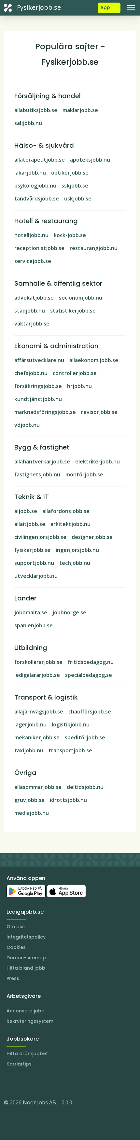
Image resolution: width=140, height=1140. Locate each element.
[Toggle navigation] (131, 8)
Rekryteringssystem (30, 1021)
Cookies (16, 947)
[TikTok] (48, 1083)
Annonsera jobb (26, 1011)
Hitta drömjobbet (27, 1053)
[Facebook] (35, 1083)
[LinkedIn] (22, 1083)
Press (13, 978)
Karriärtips (19, 1064)
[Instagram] (9, 1083)
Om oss (16, 926)
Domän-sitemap (26, 957)
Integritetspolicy (26, 937)
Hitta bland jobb (26, 968)
